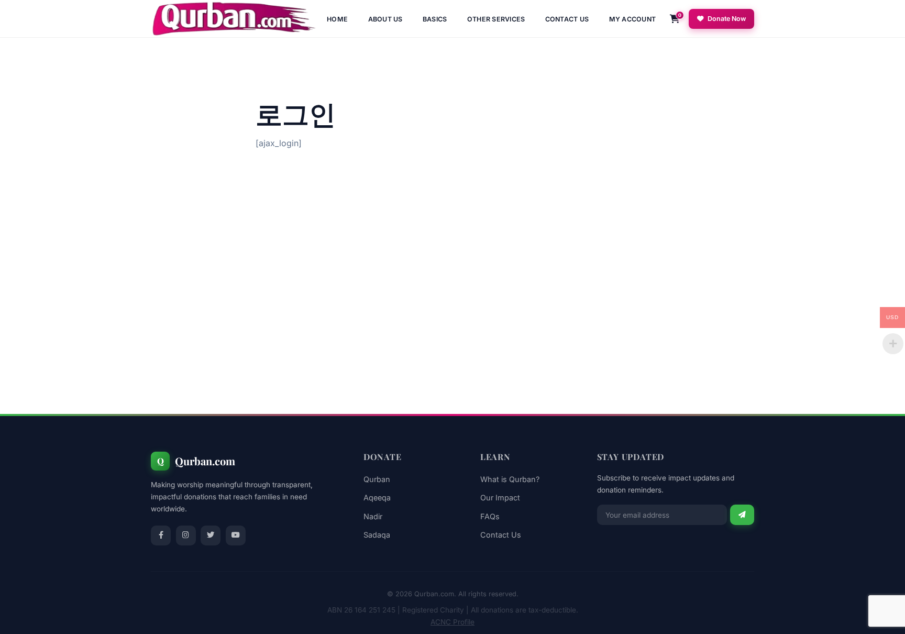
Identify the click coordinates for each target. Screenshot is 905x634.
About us (385, 19)
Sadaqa (376, 534)
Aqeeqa (377, 497)
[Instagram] (186, 535)
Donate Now (727, 19)
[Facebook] (161, 535)
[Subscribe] (742, 514)
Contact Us (567, 19)
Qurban (376, 479)
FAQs (490, 516)
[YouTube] (236, 535)
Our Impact (500, 497)
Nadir (372, 516)
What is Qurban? (509, 479)
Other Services (496, 19)
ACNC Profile (452, 622)
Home (337, 19)
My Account (632, 19)
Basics (435, 19)
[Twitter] (210, 535)
